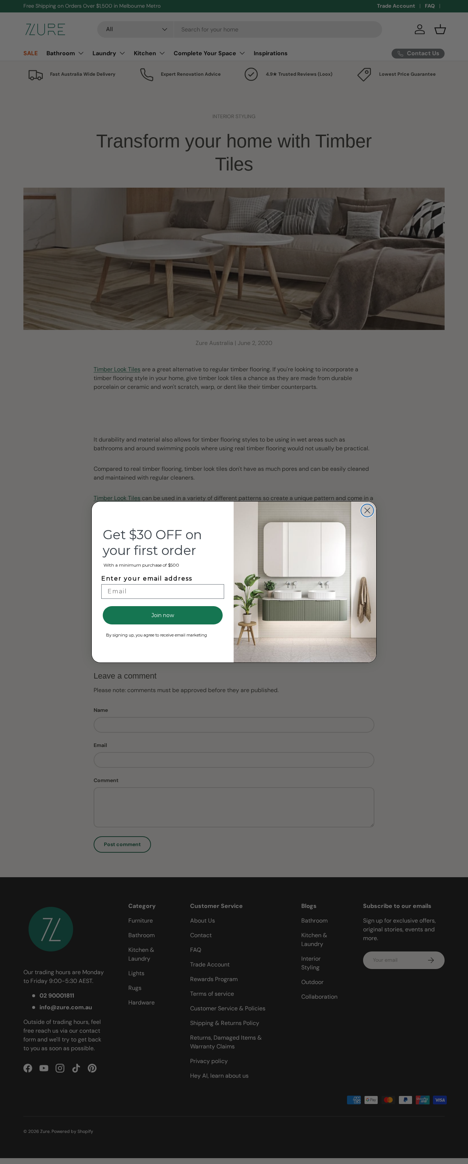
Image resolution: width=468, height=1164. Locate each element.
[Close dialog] (367, 510)
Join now (162, 615)
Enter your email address (146, 578)
